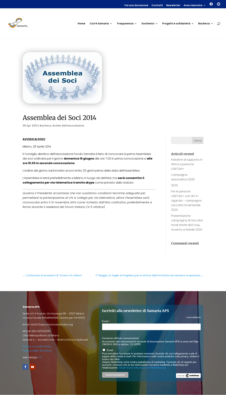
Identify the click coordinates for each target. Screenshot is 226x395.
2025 (174, 185)
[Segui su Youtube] (32, 367)
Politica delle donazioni (37, 350)
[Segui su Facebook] (25, 367)
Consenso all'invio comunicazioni (120, 338)
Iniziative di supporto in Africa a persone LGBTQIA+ (187, 164)
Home (81, 23)
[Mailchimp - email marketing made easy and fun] (188, 377)
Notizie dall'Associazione (68, 125)
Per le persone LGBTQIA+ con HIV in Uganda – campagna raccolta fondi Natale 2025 (186, 200)
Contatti (157, 5)
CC (40, 357)
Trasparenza (125, 23)
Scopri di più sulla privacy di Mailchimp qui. (143, 367)
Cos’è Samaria (99, 23)
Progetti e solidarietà (176, 23)
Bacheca (204, 23)
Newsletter (173, 5)
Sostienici (147, 23)
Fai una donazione (136, 5)
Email (106, 321)
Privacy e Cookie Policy (37, 346)
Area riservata (193, 5)
